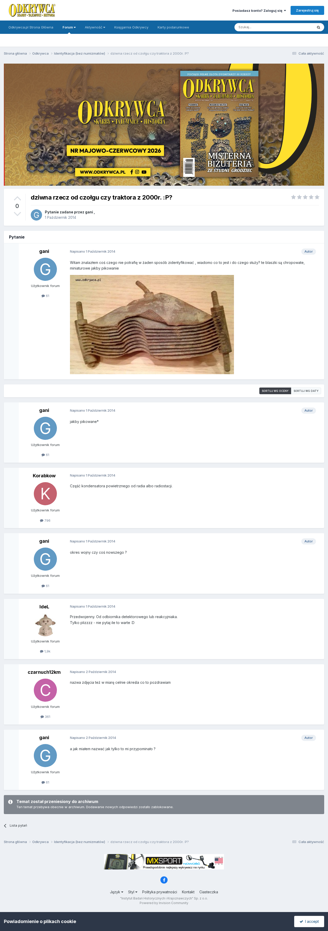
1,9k (46, 651)
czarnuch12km (44, 672)
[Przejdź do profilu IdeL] (45, 624)
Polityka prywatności (159, 892)
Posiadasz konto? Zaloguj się (258, 10)
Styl (131, 892)
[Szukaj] (318, 27)
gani (89, 212)
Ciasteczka (208, 892)
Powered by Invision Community (164, 903)
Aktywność (94, 27)
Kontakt (188, 892)
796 (46, 520)
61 (47, 296)
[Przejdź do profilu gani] (36, 215)
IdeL (44, 606)
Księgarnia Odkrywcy (131, 27)
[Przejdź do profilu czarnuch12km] (45, 690)
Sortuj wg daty (306, 390)
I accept (311, 921)
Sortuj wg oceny (275, 390)
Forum (68, 27)
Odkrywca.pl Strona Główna (30, 27)
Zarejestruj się (307, 10)
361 (47, 717)
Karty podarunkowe (173, 27)
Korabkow (44, 475)
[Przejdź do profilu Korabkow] (45, 493)
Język (115, 892)
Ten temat (298, 27)
